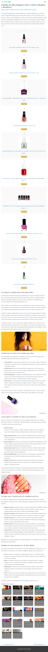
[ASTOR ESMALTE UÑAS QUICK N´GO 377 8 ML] (24, 117)
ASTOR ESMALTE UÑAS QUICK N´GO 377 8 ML (24, 125)
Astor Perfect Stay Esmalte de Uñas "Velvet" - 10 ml (24, 259)
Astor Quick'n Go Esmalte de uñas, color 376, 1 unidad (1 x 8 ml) (24, 47)
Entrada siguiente (39, 644)
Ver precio (24, 50)
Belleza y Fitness (5, 9)
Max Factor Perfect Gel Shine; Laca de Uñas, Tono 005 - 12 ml (24, 72)
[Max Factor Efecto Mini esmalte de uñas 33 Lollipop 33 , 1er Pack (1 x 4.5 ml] (24, 224)
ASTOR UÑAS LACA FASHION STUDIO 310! (24, 284)
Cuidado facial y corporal (30, 9)
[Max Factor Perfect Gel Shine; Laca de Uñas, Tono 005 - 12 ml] (24, 64)
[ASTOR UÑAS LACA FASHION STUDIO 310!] (24, 275)
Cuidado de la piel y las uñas (16, 9)
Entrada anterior (8, 644)
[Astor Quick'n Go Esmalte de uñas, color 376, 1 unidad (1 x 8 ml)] (24, 38)
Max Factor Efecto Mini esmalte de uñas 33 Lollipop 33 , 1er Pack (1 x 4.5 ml (24, 233)
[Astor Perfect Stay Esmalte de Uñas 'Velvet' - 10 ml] (24, 250)
